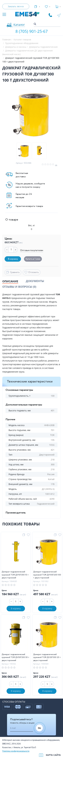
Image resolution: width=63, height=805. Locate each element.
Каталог (19, 25)
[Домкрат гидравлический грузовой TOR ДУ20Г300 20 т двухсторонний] (47, 634)
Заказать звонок (16, 6)
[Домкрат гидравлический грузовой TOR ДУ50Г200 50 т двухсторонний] (16, 634)
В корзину (16, 608)
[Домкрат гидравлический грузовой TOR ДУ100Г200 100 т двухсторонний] (47, 552)
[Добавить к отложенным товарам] (29, 535)
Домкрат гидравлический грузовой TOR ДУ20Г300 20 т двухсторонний (47, 657)
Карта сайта (53, 754)
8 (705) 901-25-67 (31, 31)
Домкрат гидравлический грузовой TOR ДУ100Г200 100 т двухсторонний (47, 574)
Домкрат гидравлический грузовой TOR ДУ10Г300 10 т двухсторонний (15, 574)
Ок (39, 727)
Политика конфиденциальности (15, 751)
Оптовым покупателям (31, 250)
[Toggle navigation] (4, 14)
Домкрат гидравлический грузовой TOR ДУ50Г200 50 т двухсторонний (15, 657)
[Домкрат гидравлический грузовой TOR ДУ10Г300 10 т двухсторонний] (15, 552)
